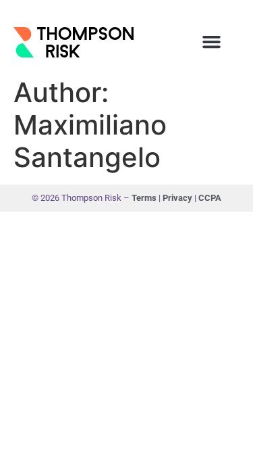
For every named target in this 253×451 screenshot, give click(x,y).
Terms (145, 198)
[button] (211, 42)
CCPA (209, 198)
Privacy (178, 198)
